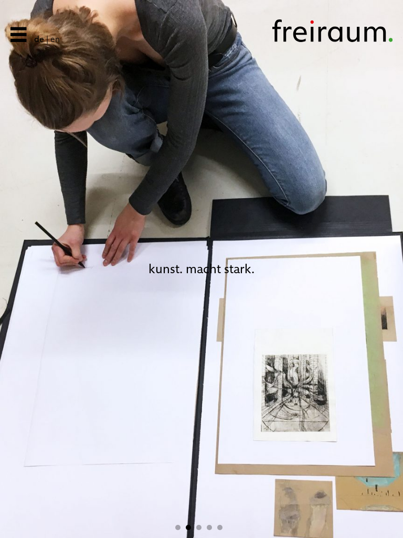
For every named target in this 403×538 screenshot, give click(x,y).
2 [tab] (191, 527)
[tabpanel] (201, 269)
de (39, 39)
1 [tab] (180, 527)
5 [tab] (222, 527)
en (55, 39)
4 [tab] (212, 527)
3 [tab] (201, 527)
